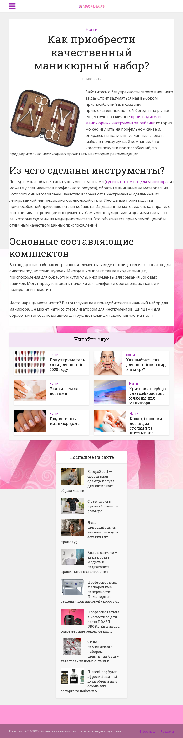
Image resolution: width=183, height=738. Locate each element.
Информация (148, 731)
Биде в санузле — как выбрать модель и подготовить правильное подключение (89, 562)
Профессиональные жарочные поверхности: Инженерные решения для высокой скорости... (90, 592)
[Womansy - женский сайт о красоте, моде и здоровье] (91, 5)
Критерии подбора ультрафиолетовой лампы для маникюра (147, 395)
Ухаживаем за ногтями (64, 391)
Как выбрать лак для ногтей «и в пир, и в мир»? (146, 364)
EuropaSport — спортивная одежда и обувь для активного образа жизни (88, 481)
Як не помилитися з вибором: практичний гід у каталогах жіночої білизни (90, 651)
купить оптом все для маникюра (137, 181)
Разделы (167, 731)
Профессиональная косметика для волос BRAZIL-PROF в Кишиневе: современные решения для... (90, 621)
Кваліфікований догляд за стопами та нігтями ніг (146, 425)
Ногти (91, 29)
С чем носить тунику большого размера (102, 506)
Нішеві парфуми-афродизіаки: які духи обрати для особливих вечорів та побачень (90, 681)
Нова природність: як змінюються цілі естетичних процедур (89, 532)
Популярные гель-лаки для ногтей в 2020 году (68, 364)
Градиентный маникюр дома (65, 421)
